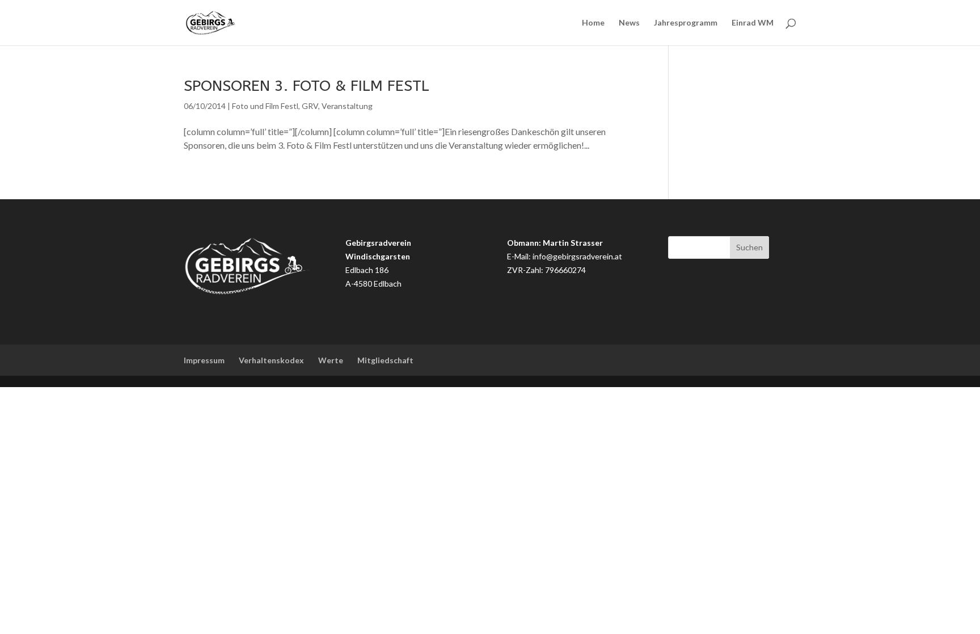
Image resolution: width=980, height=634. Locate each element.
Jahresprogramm (685, 23)
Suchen (749, 247)
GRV (310, 106)
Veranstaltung (347, 106)
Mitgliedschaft (385, 360)
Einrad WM (753, 23)
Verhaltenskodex (271, 360)
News (629, 23)
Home (593, 23)
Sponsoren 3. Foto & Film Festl (306, 86)
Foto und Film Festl (265, 106)
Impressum (204, 360)
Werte (330, 360)
